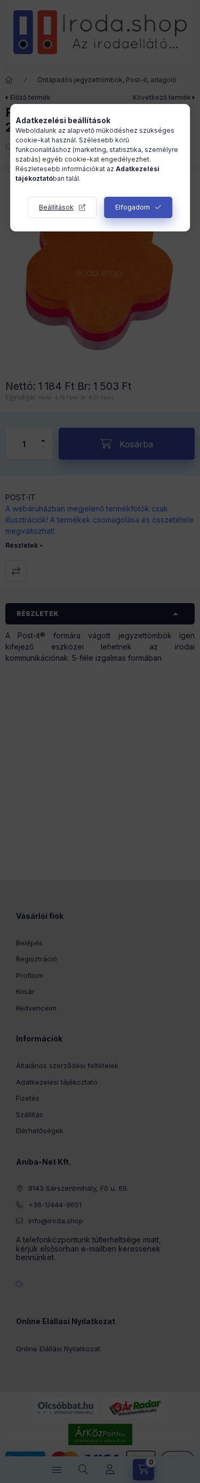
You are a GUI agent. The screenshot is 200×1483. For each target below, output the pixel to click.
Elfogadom (132, 207)
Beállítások (56, 207)
